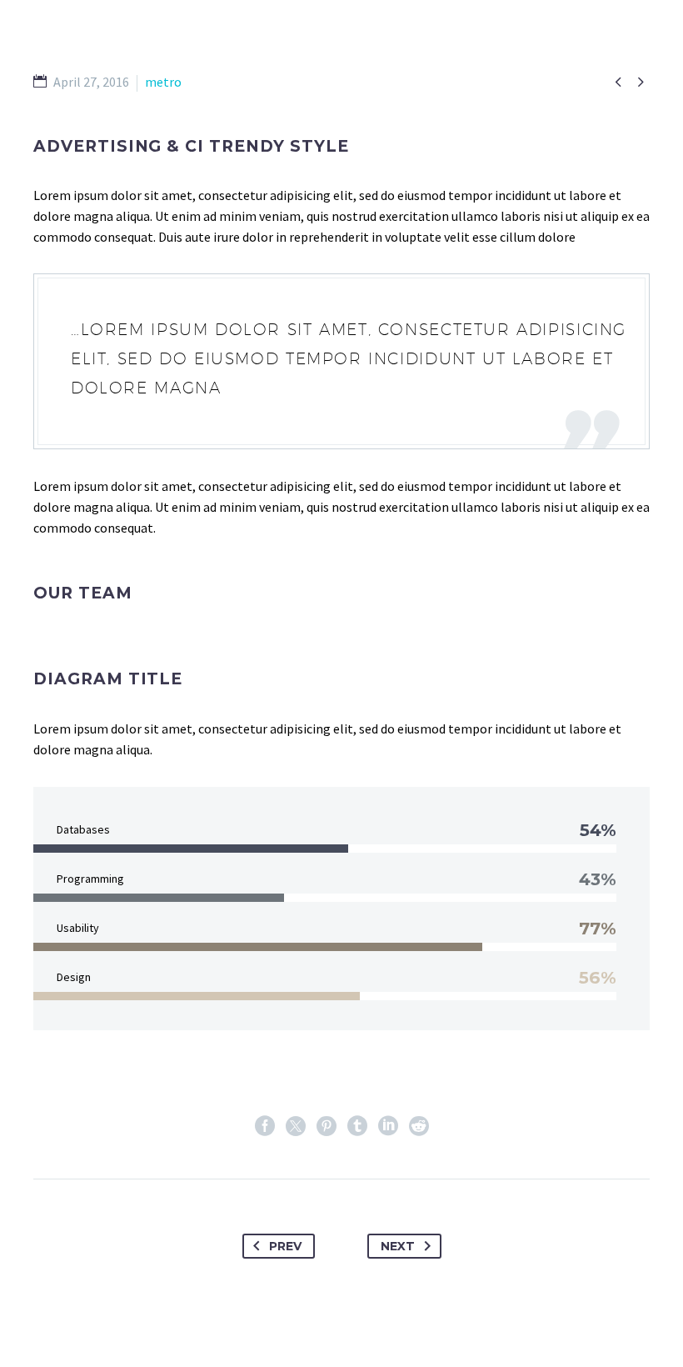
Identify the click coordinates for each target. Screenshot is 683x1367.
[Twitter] (296, 1126)
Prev (285, 1246)
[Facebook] (265, 1126)
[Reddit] (419, 1126)
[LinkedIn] (388, 1126)
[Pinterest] (327, 1126)
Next (398, 1246)
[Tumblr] (357, 1126)
